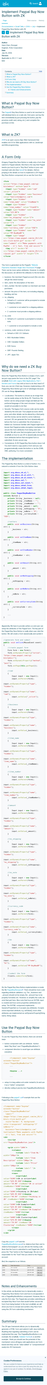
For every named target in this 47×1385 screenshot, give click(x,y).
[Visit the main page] (5, 3)
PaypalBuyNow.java (14, 990)
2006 (28, 27)
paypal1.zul (18, 1098)
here (21, 170)
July (33, 27)
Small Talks (19, 27)
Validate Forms (25, 1337)
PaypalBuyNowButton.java (12, 1244)
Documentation (7, 27)
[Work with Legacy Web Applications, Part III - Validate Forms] (7, 32)
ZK (3, 140)
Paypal (7, 112)
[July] (3, 32)
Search (35, 3)
